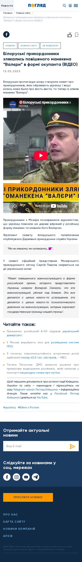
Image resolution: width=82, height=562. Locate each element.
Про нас (10, 514)
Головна (7, 13)
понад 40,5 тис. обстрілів (38, 357)
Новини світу (23, 13)
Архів (8, 536)
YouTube (41, 397)
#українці (9, 407)
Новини (10, 46)
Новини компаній (19, 529)
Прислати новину (28, 497)
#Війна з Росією (28, 407)
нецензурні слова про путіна (40, 372)
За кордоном (50, 46)
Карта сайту (14, 521)
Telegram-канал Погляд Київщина (35, 389)
